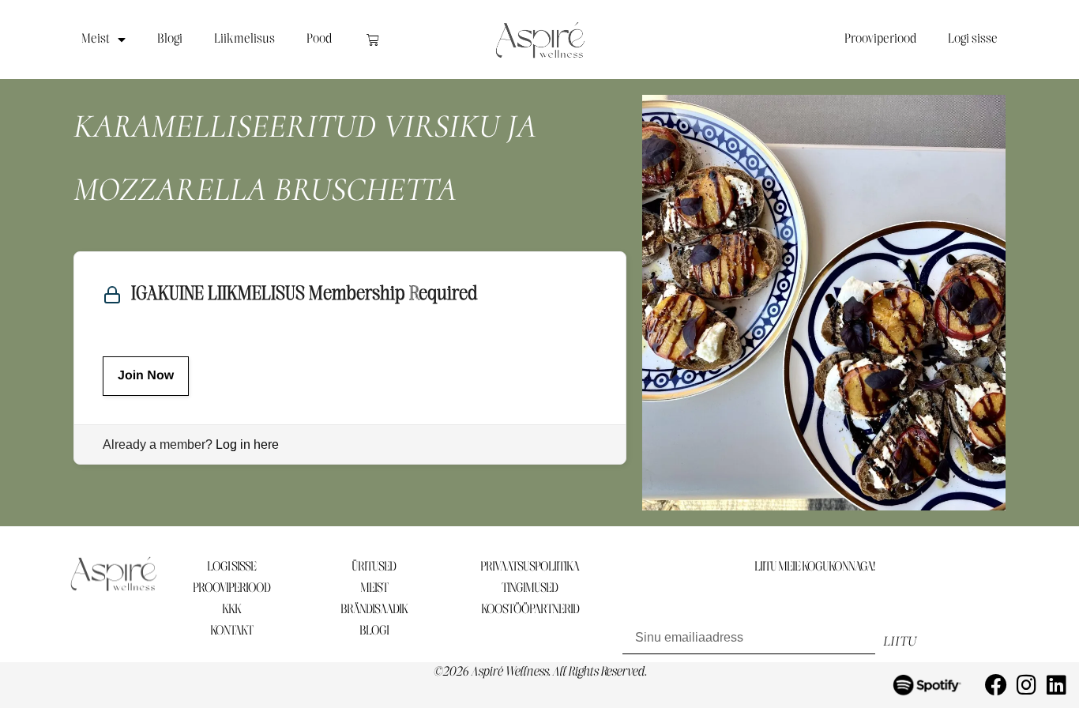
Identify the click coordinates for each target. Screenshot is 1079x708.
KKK (231, 610)
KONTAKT (231, 631)
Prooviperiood (880, 39)
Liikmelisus (244, 39)
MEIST (374, 588)
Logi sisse (973, 39)
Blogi (169, 39)
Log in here (247, 444)
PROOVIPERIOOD (231, 588)
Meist (95, 39)
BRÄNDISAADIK (374, 610)
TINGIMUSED (530, 588)
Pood (319, 39)
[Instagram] (1026, 685)
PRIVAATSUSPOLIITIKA (529, 567)
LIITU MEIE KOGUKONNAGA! (814, 567)
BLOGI (374, 631)
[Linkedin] (1056, 685)
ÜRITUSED (374, 567)
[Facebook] (996, 685)
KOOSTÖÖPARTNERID (530, 610)
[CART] (373, 39)
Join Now (146, 375)
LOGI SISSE (231, 567)
